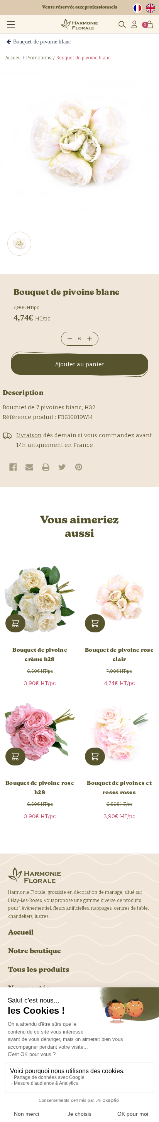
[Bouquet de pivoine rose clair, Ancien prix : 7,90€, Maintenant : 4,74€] (119, 599)
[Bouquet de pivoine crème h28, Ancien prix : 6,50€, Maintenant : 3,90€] (40, 599)
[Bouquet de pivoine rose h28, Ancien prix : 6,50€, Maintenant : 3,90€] (40, 732)
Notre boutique (34, 951)
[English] (152, 8)
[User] (134, 24)
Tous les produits (38, 970)
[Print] (46, 467)
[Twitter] (62, 467)
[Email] (29, 467)
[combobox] (139, 8)
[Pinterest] (79, 467)
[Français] (139, 8)
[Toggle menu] (10, 23)
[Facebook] (13, 467)
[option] (152, 8)
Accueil (21, 933)
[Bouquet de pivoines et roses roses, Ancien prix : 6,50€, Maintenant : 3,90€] (119, 732)
